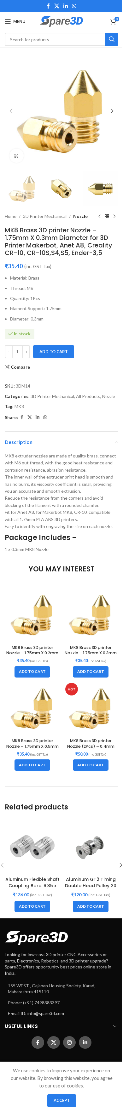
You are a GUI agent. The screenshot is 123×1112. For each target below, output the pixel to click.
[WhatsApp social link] (74, 6)
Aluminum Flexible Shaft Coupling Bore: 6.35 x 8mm (32, 885)
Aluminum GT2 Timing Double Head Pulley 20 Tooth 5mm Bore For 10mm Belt (90, 888)
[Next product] (114, 216)
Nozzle (80, 216)
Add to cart (53, 351)
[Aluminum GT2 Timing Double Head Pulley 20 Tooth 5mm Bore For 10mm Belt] (90, 846)
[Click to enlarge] (16, 156)
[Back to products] (107, 216)
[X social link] (56, 6)
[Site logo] (61, 21)
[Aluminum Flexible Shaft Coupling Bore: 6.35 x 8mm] (32, 846)
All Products (88, 396)
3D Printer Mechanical (45, 216)
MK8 (19, 406)
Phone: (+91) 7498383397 (34, 1002)
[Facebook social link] (48, 6)
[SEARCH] (111, 39)
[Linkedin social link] (65, 6)
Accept (62, 1100)
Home (10, 216)
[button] (11, 111)
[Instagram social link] (69, 1042)
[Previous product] (99, 216)
